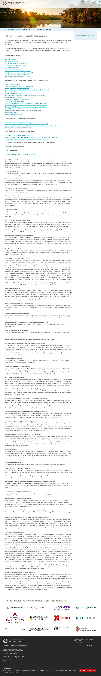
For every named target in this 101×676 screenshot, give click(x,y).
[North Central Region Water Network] (12, 3)
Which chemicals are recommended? (15, 101)
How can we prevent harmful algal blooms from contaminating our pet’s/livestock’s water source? (31, 137)
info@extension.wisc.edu (8, 650)
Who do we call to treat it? (12, 112)
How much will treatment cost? (13, 114)
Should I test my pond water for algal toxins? (17, 74)
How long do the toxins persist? (13, 93)
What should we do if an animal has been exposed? (18, 135)
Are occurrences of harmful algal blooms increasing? (19, 86)
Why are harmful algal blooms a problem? (16, 63)
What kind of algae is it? (11, 61)
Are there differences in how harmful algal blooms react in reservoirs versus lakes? (27, 90)
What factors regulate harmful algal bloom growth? (19, 72)
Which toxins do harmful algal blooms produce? (18, 71)
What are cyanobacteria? (12, 67)
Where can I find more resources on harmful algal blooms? (20, 154)
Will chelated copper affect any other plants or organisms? (20, 108)
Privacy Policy (17, 650)
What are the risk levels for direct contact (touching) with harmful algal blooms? (26, 124)
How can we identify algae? (12, 84)
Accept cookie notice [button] (87, 670)
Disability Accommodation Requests (10, 653)
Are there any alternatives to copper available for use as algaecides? (23, 110)
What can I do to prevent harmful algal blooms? (17, 76)
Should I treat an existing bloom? (13, 97)
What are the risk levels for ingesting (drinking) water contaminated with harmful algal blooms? (30, 125)
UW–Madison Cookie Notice (13, 672)
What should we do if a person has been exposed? (18, 127)
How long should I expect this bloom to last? (17, 88)
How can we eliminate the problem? (14, 146)
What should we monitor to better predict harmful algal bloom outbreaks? (25, 95)
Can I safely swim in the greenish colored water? (18, 122)
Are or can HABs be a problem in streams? (16, 91)
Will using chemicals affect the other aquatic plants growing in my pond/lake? (25, 103)
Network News (64, 7)
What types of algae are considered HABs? (16, 65)
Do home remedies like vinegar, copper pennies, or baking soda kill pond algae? (26, 107)
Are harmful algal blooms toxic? (13, 69)
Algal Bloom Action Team (84, 35)
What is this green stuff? (11, 59)
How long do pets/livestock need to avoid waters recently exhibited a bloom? (26, 139)
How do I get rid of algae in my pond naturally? (17, 99)
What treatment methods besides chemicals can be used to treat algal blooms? (26, 105)
